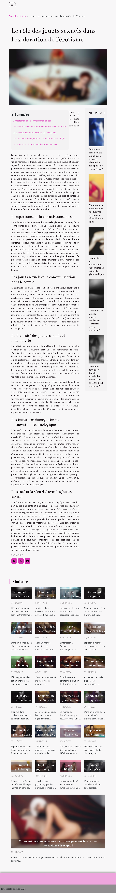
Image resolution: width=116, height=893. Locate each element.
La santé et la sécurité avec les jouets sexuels (35, 144)
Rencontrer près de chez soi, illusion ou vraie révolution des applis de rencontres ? (96, 159)
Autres (23, 16)
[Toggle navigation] (12, 4)
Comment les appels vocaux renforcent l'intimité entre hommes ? (96, 320)
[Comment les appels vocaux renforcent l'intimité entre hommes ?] (96, 293)
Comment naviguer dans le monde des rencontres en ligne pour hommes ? (96, 376)
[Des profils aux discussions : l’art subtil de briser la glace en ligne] (96, 240)
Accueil (12, 16)
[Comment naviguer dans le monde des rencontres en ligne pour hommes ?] (96, 349)
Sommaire (22, 114)
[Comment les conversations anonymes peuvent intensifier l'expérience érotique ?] (58, 821)
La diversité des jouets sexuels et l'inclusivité (34, 132)
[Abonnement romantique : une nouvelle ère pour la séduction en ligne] (96, 188)
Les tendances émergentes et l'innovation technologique (40, 138)
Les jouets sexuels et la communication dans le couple (39, 126)
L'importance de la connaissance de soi (32, 120)
